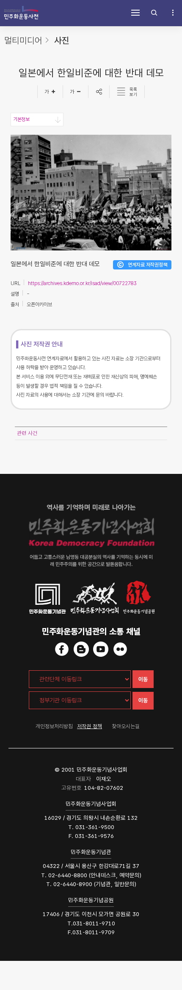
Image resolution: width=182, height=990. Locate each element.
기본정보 (21, 119)
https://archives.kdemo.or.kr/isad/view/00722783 (82, 283)
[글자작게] (75, 91)
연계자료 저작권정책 (147, 265)
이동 (143, 679)
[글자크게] (50, 91)
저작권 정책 (89, 726)
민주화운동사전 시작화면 (21, 12)
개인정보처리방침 (54, 726)
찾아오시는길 (126, 726)
